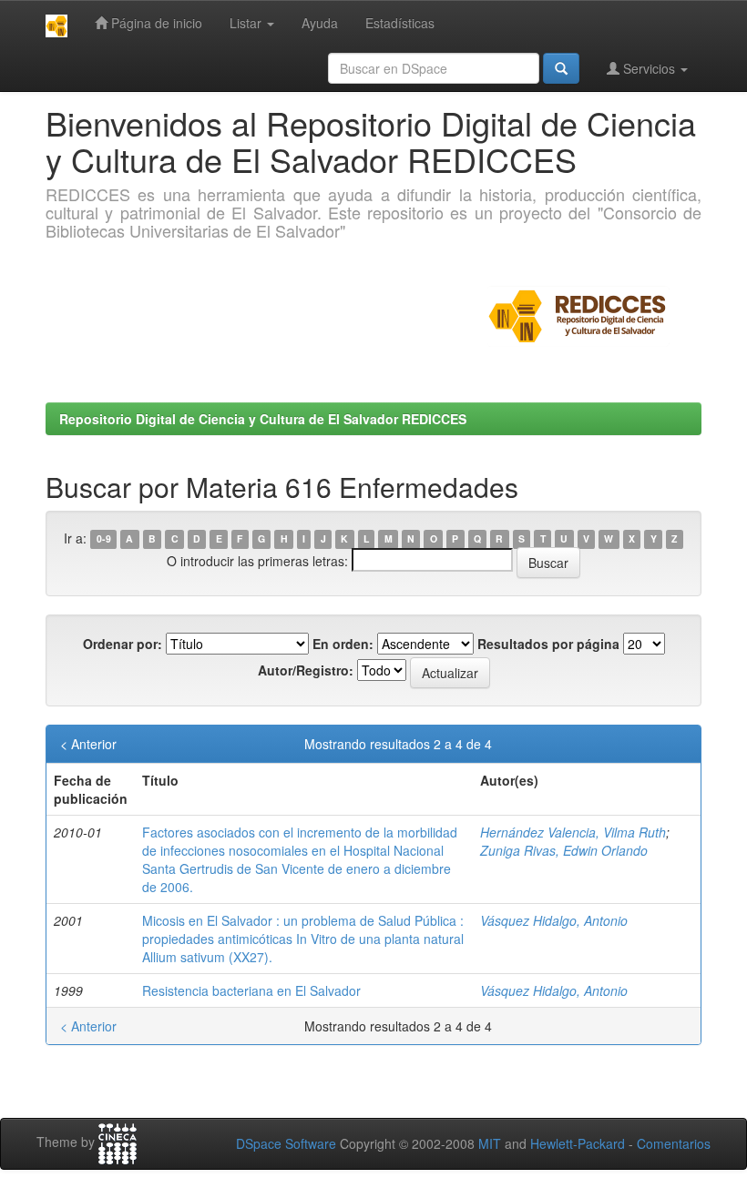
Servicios (649, 68)
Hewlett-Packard (577, 1143)
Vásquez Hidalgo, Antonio (554, 920)
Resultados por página (548, 644)
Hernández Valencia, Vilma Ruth (573, 832)
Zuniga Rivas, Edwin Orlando (564, 850)
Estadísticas (400, 23)
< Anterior (88, 744)
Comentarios (674, 1143)
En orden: (343, 644)
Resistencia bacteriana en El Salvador (251, 990)
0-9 (104, 539)
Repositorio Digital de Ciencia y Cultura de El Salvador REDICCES (262, 419)
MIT (489, 1143)
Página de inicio (154, 23)
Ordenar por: (122, 644)
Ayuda (320, 23)
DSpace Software (286, 1143)
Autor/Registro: (305, 670)
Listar (247, 23)
